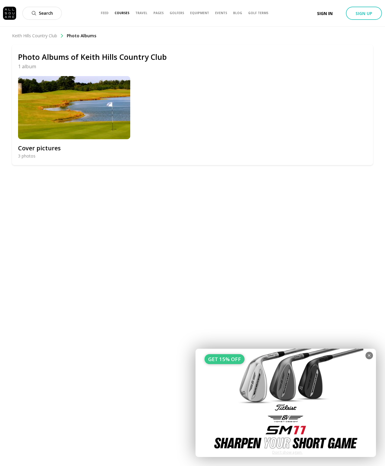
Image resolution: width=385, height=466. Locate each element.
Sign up (364, 13)
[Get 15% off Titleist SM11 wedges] (286, 403)
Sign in (325, 13)
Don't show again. (287, 452)
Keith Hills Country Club (34, 35)
